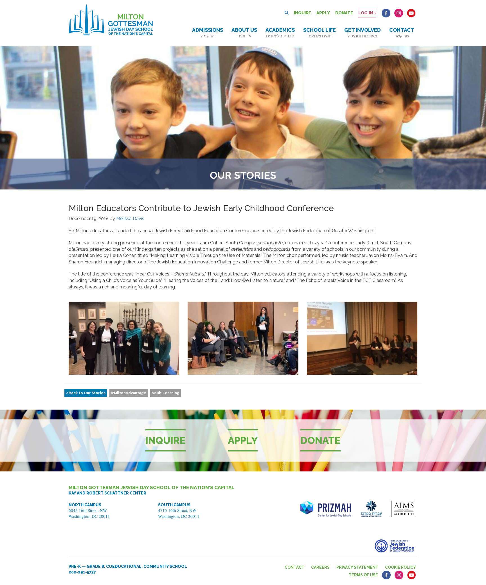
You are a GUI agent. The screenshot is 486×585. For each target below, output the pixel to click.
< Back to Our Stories (85, 393)
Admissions (207, 33)
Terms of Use (363, 575)
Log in (366, 12)
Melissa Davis (130, 218)
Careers (320, 567)
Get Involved (362, 33)
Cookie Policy (400, 567)
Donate (344, 12)
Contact (401, 33)
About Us (244, 33)
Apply (323, 12)
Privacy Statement (357, 567)
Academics (280, 33)
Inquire (302, 12)
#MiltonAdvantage (128, 393)
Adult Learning (165, 393)
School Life (319, 33)
